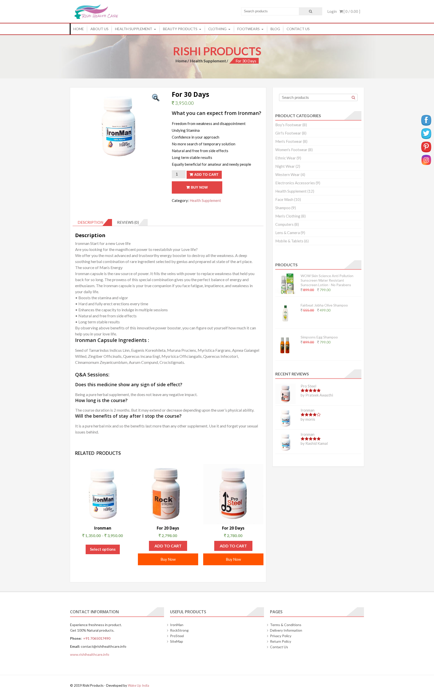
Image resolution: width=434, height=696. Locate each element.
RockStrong (179, 630)
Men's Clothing (287, 216)
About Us (99, 29)
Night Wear (285, 166)
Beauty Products (180, 29)
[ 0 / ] (351, 11)
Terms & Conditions (285, 625)
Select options (103, 549)
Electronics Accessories (295, 183)
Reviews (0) (128, 222)
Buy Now (199, 187)
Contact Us (298, 29)
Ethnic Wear (285, 158)
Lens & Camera (287, 232)
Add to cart (206, 174)
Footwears (248, 29)
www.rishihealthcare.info (89, 654)
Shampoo (283, 207)
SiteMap (176, 641)
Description (90, 222)
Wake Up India (138, 685)
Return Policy (280, 641)
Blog (275, 29)
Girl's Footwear (288, 133)
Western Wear (287, 174)
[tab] (92, 222)
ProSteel (177, 636)
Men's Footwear (288, 141)
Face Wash (284, 199)
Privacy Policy (280, 636)
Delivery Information (286, 630)
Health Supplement (133, 29)
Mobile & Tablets (289, 241)
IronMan (176, 625)
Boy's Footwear (288, 124)
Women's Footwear (291, 149)
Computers (284, 224)
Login (332, 11)
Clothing (217, 29)
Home (78, 29)
